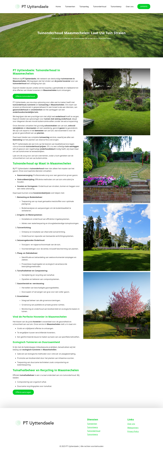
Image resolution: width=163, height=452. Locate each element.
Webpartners (132, 427)
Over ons (130, 6)
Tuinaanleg (84, 6)
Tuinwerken (70, 6)
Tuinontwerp (116, 6)
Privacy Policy (133, 431)
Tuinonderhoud (99, 6)
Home (58, 6)
